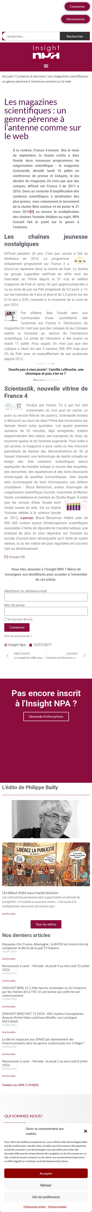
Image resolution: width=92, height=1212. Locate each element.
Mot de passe (14, 605)
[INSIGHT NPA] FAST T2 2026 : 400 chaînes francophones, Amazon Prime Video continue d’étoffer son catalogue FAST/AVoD (43, 1017)
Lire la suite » (9, 913)
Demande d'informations (46, 716)
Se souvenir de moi (19, 619)
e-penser (27, 518)
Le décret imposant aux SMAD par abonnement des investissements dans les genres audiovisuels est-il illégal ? (43, 1041)
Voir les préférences (46, 1197)
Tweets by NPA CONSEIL (20, 1085)
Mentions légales (57, 1206)
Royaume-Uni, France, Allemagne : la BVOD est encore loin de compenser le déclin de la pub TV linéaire (45, 946)
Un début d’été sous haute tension (30, 892)
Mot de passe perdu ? (18, 636)
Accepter (46, 1173)
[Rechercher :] (31, 36)
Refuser (46, 1185)
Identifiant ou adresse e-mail (25, 591)
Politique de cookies (35, 1206)
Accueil (7, 76)
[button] (85, 1131)
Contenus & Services (30, 76)
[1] (32, 212)
